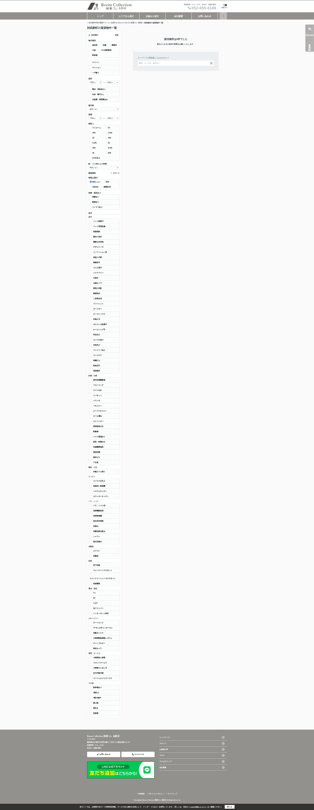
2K (93, 138)
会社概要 (178, 16)
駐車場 (94, 55)
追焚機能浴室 (98, 511)
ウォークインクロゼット (102, 570)
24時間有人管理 (99, 658)
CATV (95, 603)
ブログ (162, 755)
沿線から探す (152, 16)
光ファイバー (98, 608)
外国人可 (96, 319)
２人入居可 (97, 268)
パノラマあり (97, 207)
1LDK (110, 133)
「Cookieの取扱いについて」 (197, 807)
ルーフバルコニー (100, 411)
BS (94, 598)
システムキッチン (100, 491)
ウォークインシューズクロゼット (103, 578)
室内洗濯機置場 (99, 380)
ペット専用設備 (99, 226)
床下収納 (96, 565)
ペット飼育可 (98, 221)
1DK (94, 133)
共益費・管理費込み (100, 99)
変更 (116, 35)
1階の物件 (97, 698)
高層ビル (96, 360)
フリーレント (98, 304)
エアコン (96, 551)
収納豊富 (96, 584)
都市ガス (96, 457)
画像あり (95, 197)
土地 (94, 50)
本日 (107, 182)
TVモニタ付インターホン (103, 628)
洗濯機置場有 (98, 447)
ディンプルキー (99, 643)
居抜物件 (96, 371)
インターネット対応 (101, 613)
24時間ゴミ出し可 (100, 668)
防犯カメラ (97, 648)
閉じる (229, 807)
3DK (94, 148)
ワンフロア (97, 355)
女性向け (96, 345)
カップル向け (98, 340)
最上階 (95, 703)
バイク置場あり (99, 437)
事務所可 (96, 262)
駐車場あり (97, 687)
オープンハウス (99, 314)
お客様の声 (163, 749)
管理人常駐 (97, 288)
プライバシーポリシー (156, 794)
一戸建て (95, 73)
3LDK (110, 148)
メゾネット (97, 395)
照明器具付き (98, 426)
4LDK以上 (96, 158)
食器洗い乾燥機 (99, 486)
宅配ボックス (98, 633)
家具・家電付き (99, 442)
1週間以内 (107, 187)
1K (109, 128)
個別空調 (96, 452)
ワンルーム (96, 128)
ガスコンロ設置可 (100, 324)
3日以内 (95, 187)
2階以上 (96, 693)
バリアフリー (98, 273)
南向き (95, 708)
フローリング (98, 385)
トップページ (164, 737)
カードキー (97, 309)
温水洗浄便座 (98, 521)
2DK (109, 138)
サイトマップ (172, 794)
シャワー (96, 536)
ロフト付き (97, 390)
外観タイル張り (99, 472)
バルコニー (97, 406)
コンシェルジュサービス (102, 678)
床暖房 (95, 556)
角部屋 (95, 713)
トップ (100, 16)
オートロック (98, 623)
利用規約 (141, 794)
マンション (96, 67)
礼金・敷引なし (98, 94)
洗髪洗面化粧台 (99, 531)
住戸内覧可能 (98, 673)
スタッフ (162, 743)
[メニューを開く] (223, 16)
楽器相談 (96, 231)
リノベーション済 (100, 252)
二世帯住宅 (97, 298)
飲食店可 (96, 366)
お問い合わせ (204, 16)
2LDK (94, 143)
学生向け (96, 335)
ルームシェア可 (99, 329)
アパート (95, 62)
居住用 (94, 45)
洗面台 (95, 526)
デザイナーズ (98, 247)
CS (94, 593)
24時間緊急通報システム (102, 638)
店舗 (104, 45)
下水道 (95, 462)
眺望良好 (96, 293)
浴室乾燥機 (97, 516)
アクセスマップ (165, 761)
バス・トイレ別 (99, 505)
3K (109, 143)
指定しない (96, 182)
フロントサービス (100, 663)
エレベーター (98, 421)
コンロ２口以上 (99, 481)
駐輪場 (95, 431)
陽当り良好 (97, 237)
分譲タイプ (97, 283)
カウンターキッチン (101, 496)
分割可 (95, 278)
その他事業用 (106, 50)
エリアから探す (126, 16)
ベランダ (96, 401)
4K (93, 153)
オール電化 (97, 416)
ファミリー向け (99, 350)
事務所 (114, 45)
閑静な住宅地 (98, 242)
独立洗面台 (97, 542)
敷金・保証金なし (99, 89)
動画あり (95, 202)
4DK (109, 153)
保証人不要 (97, 257)
